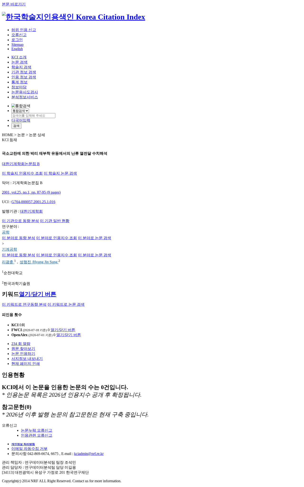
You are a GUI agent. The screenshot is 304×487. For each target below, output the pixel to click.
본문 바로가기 (14, 4)
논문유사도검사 (24, 92)
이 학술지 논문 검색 (60, 173)
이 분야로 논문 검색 (94, 238)
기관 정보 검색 (23, 72)
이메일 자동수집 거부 (29, 449)
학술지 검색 (21, 67)
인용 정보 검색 (23, 77)
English (17, 49)
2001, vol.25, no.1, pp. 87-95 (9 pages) (31, 192)
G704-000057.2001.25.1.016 (33, 202)
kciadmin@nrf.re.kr (89, 454)
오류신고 (19, 35)
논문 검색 (19, 62)
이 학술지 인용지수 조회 (22, 173)
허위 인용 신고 (23, 30)
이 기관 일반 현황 (54, 221)
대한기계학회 (31, 211)
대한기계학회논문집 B (21, 164)
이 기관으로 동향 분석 (20, 221)
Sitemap (17, 45)
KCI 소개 (19, 57)
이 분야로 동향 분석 (18, 238)
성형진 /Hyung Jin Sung (39, 262)
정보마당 (19, 87)
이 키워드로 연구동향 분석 (24, 304)
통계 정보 (19, 82)
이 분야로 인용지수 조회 (56, 238)
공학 (6, 232)
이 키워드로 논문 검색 (66, 304)
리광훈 (8, 262)
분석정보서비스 (24, 97)
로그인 (17, 40)
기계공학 (9, 249)
